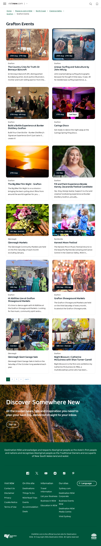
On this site (28, 483)
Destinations (28, 488)
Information (47, 483)
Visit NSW (9, 483)
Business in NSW (48, 501)
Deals (25, 512)
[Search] (90, 4)
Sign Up (12, 424)
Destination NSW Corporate (67, 494)
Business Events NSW (66, 502)
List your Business (49, 496)
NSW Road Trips (30, 498)
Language (86, 483)
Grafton (10, 14)
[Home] (15, 4)
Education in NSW (49, 506)
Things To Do (29, 493)
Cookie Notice (10, 502)
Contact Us (9, 488)
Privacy (7, 498)
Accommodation (30, 507)
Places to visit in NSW (23, 11)
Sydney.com (65, 488)
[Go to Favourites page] (97, 3)
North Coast (41, 11)
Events (26, 502)
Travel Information (46, 490)
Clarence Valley (55, 11)
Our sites (63, 483)
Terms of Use (10, 507)
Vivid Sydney (65, 516)
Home (9, 11)
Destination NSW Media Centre (67, 510)
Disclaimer (9, 493)
